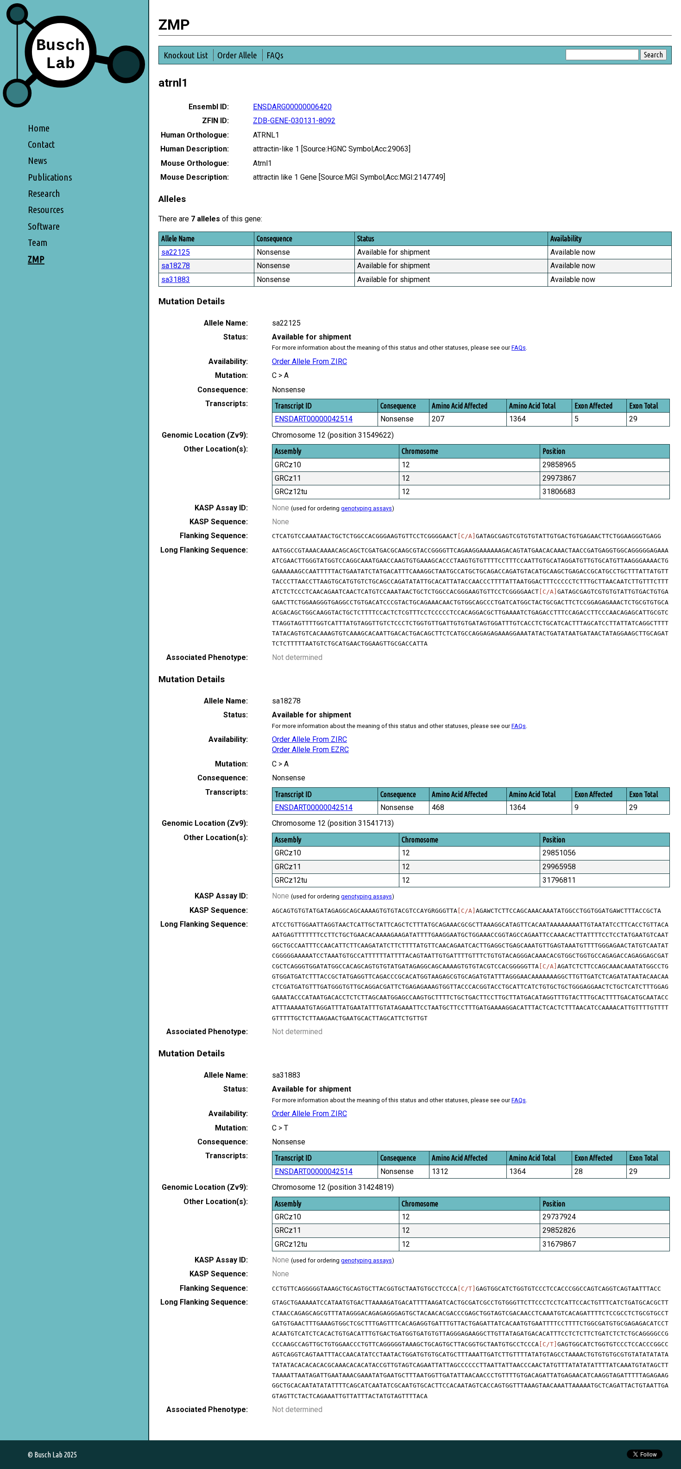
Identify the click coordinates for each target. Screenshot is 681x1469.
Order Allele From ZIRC (309, 361)
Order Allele (237, 55)
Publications (50, 177)
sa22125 (175, 252)
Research (44, 193)
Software (44, 226)
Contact (41, 144)
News (37, 160)
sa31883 (175, 279)
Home (39, 128)
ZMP (36, 259)
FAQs (275, 55)
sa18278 (175, 265)
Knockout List (186, 55)
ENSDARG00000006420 (292, 106)
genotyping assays (366, 508)
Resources (45, 209)
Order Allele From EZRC (310, 749)
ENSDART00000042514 (314, 418)
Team (37, 242)
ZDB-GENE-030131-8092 (294, 120)
